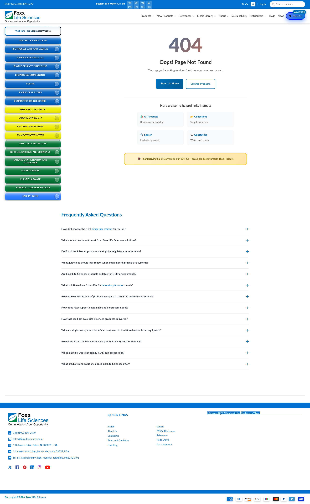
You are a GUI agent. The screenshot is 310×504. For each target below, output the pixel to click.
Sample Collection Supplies (33, 188)
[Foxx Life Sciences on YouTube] (47, 468)
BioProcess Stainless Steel (30, 101)
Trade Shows (163, 440)
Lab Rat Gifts (30, 196)
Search (111, 427)
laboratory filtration (113, 285)
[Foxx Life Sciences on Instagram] (39, 467)
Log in (263, 4)
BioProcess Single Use (30, 58)
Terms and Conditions (118, 441)
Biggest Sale (299, 14)
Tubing (30, 84)
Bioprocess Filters (30, 93)
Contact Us (113, 436)
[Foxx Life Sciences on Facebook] (17, 467)
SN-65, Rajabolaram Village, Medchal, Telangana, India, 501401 (46, 458)
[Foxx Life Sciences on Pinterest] (24, 467)
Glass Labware (30, 171)
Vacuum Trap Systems (30, 127)
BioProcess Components (30, 75)
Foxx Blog (112, 445)
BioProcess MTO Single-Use (30, 66)
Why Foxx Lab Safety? (33, 110)
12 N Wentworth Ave (230, 413)
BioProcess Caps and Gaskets (30, 49)
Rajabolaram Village (250, 413)
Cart (249, 4)
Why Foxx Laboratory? (33, 144)
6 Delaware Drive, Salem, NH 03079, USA (35, 445)
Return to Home (169, 83)
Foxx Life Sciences (36, 497)
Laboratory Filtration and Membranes (30, 161)
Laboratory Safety (30, 118)
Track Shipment (164, 445)
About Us (112, 431)
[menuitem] (147, 16)
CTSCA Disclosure (166, 431)
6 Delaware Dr (213, 413)
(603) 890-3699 (25, 4)
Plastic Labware (30, 179)
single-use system (102, 229)
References (162, 435)
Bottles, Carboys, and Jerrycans (30, 152)
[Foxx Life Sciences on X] (10, 467)
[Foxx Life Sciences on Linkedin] (32, 467)
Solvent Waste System (30, 135)
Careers (160, 427)
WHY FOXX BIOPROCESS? (33, 41)
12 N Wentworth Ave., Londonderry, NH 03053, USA (41, 451)
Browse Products (200, 84)
